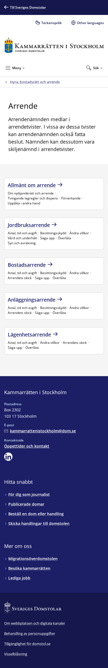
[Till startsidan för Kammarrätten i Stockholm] (54, 45)
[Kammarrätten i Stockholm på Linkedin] (8, 457)
